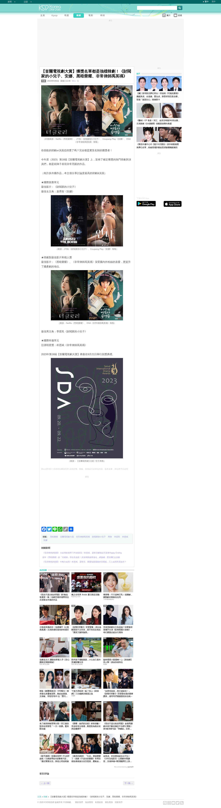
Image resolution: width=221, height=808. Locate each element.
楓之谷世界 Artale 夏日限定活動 (85, 594)
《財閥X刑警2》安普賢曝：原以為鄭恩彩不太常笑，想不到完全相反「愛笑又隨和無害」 (86, 630)
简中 (214, 1)
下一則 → (128, 783)
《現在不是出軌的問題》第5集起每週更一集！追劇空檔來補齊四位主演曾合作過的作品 (54, 597)
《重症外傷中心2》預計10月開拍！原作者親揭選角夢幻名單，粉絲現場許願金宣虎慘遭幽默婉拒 (158, 146)
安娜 (45, 540)
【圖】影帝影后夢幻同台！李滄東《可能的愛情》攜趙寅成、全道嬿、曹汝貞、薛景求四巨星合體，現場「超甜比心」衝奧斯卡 (158, 96)
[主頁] (43, 15)
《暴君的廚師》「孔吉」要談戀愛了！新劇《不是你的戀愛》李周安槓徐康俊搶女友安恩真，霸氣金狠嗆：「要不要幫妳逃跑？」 (86, 759)
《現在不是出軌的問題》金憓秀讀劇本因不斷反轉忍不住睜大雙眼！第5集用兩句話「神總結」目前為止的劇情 (118, 726)
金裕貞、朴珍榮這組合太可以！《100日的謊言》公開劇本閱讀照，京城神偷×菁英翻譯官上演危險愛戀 (117, 759)
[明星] (67, 15)
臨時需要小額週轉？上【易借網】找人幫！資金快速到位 (118, 661)
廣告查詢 (109, 802)
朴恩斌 (125, 537)
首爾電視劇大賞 (67, 537)
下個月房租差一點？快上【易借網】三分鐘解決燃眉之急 (85, 692)
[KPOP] (55, 15)
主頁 (39, 797)
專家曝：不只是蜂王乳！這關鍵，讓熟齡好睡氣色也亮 (118, 595)
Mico (74, 81)
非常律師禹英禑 (83, 537)
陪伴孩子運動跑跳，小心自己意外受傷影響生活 (86, 661)
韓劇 (43, 81)
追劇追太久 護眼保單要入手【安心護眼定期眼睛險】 (54, 661)
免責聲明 (89, 802)
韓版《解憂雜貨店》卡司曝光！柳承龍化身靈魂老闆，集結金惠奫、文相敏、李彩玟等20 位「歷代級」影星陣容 (54, 694)
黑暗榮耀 (54, 537)
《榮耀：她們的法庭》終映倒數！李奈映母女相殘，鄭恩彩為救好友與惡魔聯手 (86, 726)
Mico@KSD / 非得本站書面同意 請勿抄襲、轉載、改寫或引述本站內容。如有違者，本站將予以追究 (84, 469)
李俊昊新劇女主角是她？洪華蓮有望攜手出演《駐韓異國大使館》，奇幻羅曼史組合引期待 (118, 630)
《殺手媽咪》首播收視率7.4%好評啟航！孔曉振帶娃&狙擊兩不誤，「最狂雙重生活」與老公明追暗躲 (54, 758)
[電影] (91, 15)
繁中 (207, 1)
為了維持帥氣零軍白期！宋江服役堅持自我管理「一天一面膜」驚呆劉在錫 (54, 726)
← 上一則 (45, 783)
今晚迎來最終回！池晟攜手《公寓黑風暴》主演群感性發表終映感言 (54, 628)
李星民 (117, 537)
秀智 (110, 537)
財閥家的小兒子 (99, 537)
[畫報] (103, 15)
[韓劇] (79, 15)
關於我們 (79, 802)
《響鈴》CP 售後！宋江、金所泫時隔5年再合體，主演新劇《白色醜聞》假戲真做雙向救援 (158, 122)
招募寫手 (119, 802)
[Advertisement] (87, 500)
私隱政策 (99, 802)
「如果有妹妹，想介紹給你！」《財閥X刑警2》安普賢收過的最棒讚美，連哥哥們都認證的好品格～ (118, 693)
